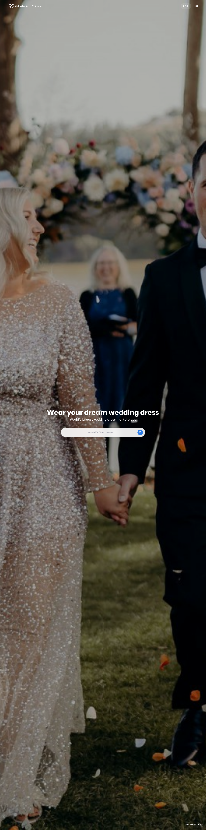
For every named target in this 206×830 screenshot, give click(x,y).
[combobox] (103, 432)
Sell (186, 6)
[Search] (140, 432)
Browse (38, 6)
